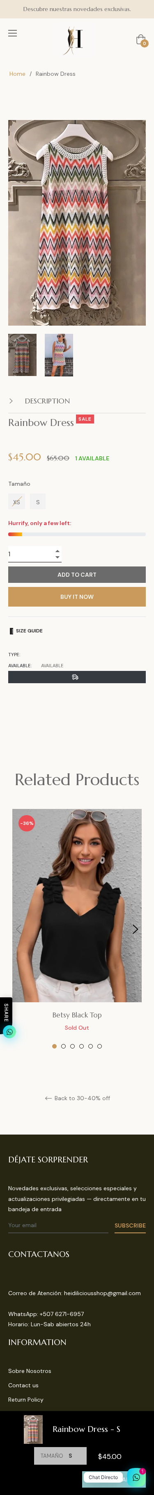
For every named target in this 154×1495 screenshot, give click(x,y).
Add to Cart (113, 1479)
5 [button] (90, 1046)
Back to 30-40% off (81, 1098)
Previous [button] (18, 929)
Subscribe (130, 1225)
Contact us (23, 1385)
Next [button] (135, 929)
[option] (77, 929)
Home (17, 73)
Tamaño (19, 483)
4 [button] (81, 1046)
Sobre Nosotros (29, 1371)
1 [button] (54, 1046)
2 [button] (63, 1046)
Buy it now (77, 596)
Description (46, 400)
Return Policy (26, 1399)
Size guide (29, 630)
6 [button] (99, 1046)
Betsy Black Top (77, 1014)
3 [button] (72, 1046)
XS (16, 502)
